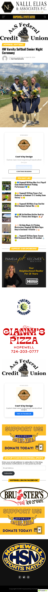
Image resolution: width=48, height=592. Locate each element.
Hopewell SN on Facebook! (24, 480)
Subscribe (8, 473)
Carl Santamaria (17, 59)
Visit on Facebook (24, 414)
